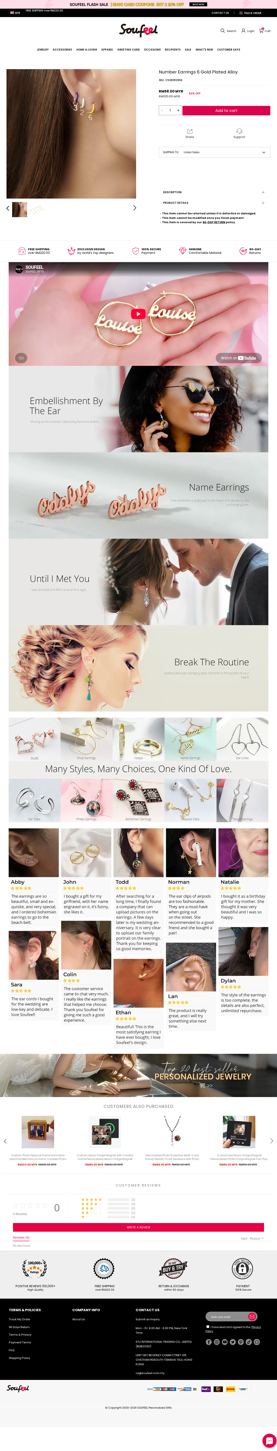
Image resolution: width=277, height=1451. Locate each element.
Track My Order (19, 1319)
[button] (227, 30)
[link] (43, 49)
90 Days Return (19, 1327)
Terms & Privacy (20, 1335)
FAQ (11, 1350)
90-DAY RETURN (214, 222)
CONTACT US (220, 13)
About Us (78, 1319)
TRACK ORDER (252, 13)
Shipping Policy (19, 1358)
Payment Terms (20, 1342)
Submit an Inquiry (148, 1319)
